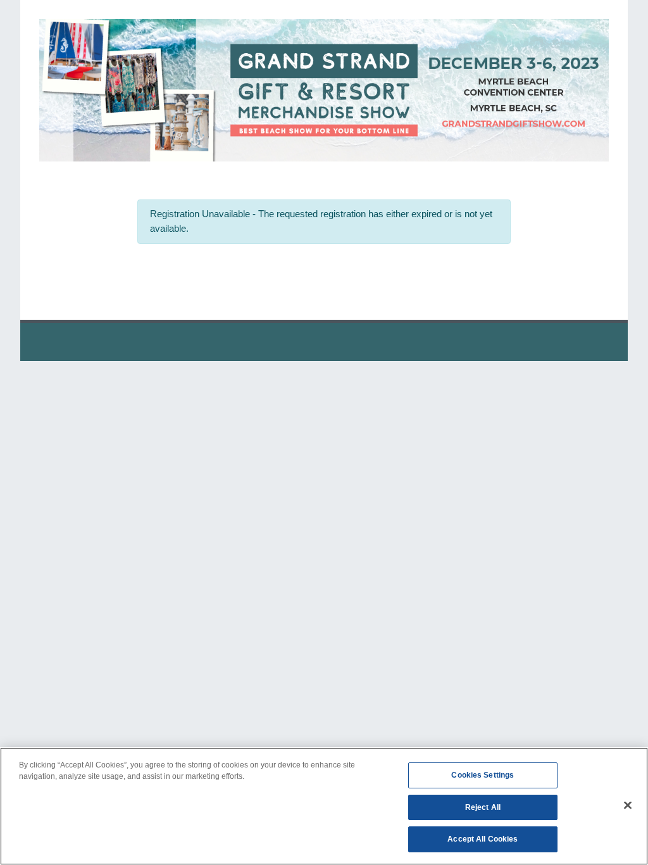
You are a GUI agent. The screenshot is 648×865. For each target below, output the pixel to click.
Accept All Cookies (482, 839)
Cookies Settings (482, 775)
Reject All (483, 807)
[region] (324, 806)
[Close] (628, 805)
